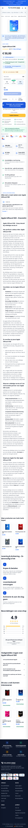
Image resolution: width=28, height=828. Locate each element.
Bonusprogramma (19, 798)
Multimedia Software (5, 796)
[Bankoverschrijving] (21, 775)
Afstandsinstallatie (19, 790)
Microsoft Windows (5, 785)
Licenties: (4, 99)
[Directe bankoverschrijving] (10, 775)
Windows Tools (4, 793)
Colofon (16, 815)
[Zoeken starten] (25, 12)
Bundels (3, 801)
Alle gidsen (3, 807)
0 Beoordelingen (17, 49)
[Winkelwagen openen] (25, 8)
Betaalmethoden (18, 788)
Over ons (17, 807)
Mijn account (18, 796)
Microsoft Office (4, 788)
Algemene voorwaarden (20, 812)
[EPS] (10, 778)
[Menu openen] (2, 8)
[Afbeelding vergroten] (19, 31)
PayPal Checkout (14, 115)
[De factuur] (4, 778)
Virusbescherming (5, 790)
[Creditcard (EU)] (16, 778)
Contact (16, 793)
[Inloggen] (22, 8)
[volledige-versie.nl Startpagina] (8, 763)
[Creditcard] (16, 775)
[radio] (7, 82)
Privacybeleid (18, 810)
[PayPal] (4, 775)
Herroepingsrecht (19, 818)
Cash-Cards (3, 798)
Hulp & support (18, 785)
